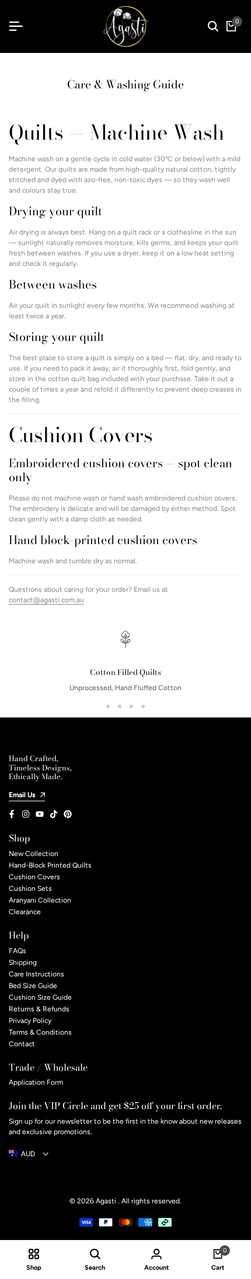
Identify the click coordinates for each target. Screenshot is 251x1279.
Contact (22, 1044)
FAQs (17, 951)
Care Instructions (36, 974)
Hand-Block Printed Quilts (50, 865)
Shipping (23, 962)
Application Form (36, 1082)
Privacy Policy (30, 1021)
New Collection (33, 854)
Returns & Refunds (39, 1009)
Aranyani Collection (40, 900)
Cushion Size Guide (40, 997)
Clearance (25, 912)
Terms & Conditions (40, 1032)
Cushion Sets (30, 888)
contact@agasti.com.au (46, 600)
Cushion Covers (34, 877)
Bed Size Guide (33, 986)
